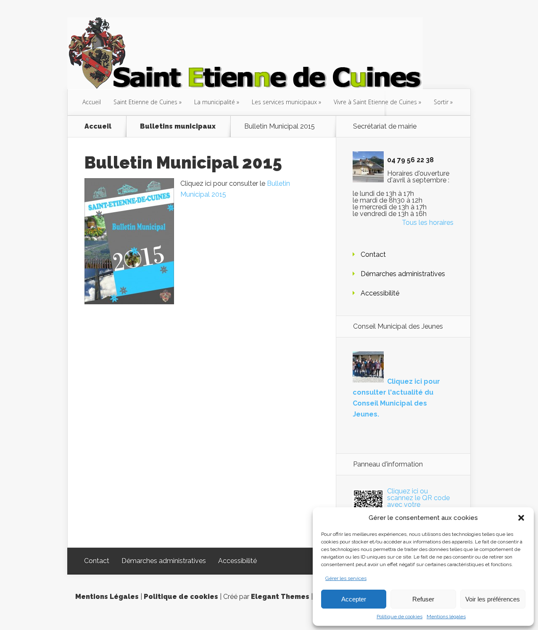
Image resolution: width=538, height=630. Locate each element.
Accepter (353, 599)
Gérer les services (346, 578)
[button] (521, 518)
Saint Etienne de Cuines (145, 102)
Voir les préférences (492, 599)
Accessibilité (380, 293)
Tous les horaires (428, 223)
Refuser (423, 599)
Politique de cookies (399, 616)
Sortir (441, 102)
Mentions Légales (107, 597)
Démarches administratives (403, 274)
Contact (373, 254)
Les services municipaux (284, 102)
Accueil (91, 102)
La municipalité (214, 102)
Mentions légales (446, 616)
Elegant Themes (280, 597)
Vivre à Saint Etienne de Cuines (375, 102)
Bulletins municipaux (178, 126)
